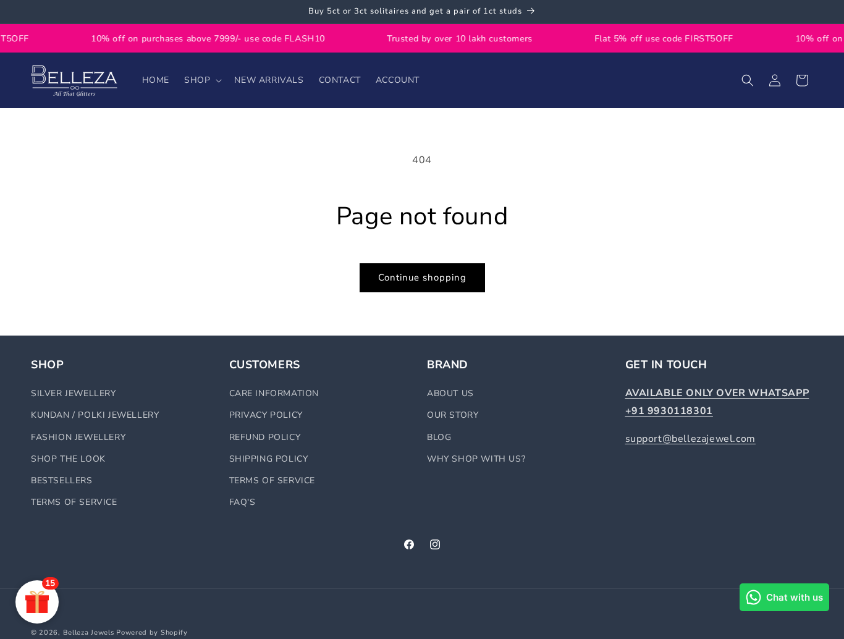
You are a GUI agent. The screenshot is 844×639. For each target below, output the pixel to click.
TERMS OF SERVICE (74, 502)
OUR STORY (452, 415)
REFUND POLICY (265, 437)
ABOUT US (450, 393)
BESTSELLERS (62, 480)
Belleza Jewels (90, 632)
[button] (202, 80)
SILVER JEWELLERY (73, 393)
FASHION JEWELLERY (78, 437)
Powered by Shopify (152, 632)
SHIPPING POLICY (268, 459)
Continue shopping (422, 277)
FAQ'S (242, 502)
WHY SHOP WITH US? (476, 459)
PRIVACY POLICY (266, 415)
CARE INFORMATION (274, 393)
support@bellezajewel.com (690, 439)
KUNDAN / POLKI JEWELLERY (95, 415)
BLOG (439, 437)
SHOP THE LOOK (68, 459)
